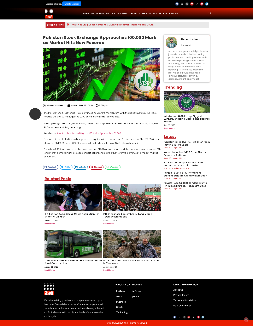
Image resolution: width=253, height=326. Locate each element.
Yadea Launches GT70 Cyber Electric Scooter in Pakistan (185, 154)
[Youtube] (192, 4)
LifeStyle (135, 13)
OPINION (173, 13)
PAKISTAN (88, 13)
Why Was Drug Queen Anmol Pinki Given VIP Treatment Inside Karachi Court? (113, 24)
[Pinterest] (202, 4)
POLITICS (110, 13)
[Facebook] (177, 4)
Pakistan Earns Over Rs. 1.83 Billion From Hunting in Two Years (131, 262)
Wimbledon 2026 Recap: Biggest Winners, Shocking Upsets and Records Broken (187, 119)
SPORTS (163, 13)
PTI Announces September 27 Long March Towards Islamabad (127, 215)
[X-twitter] (182, 4)
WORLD (100, 13)
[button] (35, 114)
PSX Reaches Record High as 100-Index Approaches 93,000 (89, 133)
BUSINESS (122, 13)
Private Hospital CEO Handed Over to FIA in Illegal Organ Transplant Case (185, 184)
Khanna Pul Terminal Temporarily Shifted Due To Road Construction (73, 262)
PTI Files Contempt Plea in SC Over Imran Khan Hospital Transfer (184, 164)
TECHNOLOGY (149, 13)
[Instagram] (187, 4)
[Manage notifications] (246, 319)
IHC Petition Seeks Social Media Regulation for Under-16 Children (72, 215)
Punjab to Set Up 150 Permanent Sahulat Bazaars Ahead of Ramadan (185, 174)
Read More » (50, 223)
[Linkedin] (206, 4)
